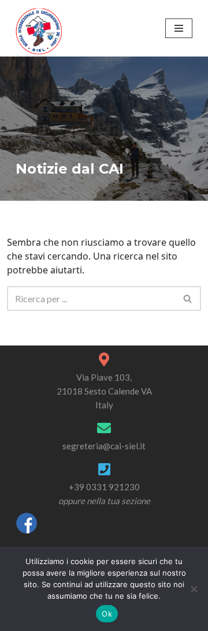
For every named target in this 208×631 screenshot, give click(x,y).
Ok (107, 613)
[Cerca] (188, 298)
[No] (193, 589)
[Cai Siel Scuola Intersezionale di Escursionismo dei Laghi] (39, 31)
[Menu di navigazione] (178, 28)
